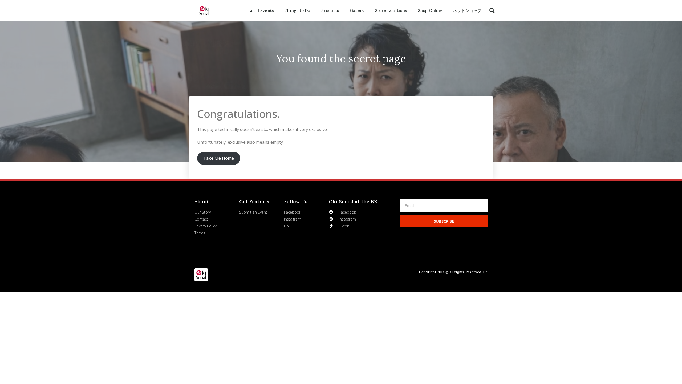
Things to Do (297, 10)
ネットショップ (467, 10)
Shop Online (430, 10)
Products (330, 10)
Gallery (357, 10)
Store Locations (391, 10)
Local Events (261, 10)
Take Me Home (218, 158)
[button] (492, 10)
